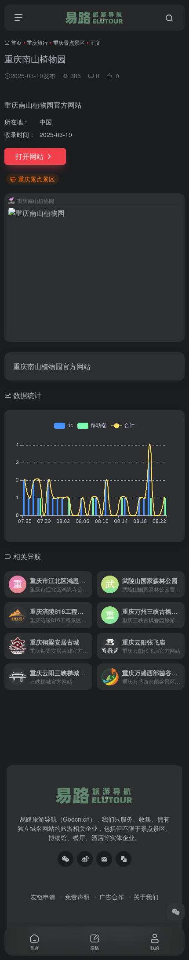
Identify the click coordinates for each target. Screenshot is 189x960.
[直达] (87, 584)
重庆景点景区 (69, 42)
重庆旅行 (37, 42)
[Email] (104, 859)
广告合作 (111, 896)
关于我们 (146, 896)
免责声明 (77, 896)
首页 (16, 42)
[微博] (85, 859)
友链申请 (43, 896)
